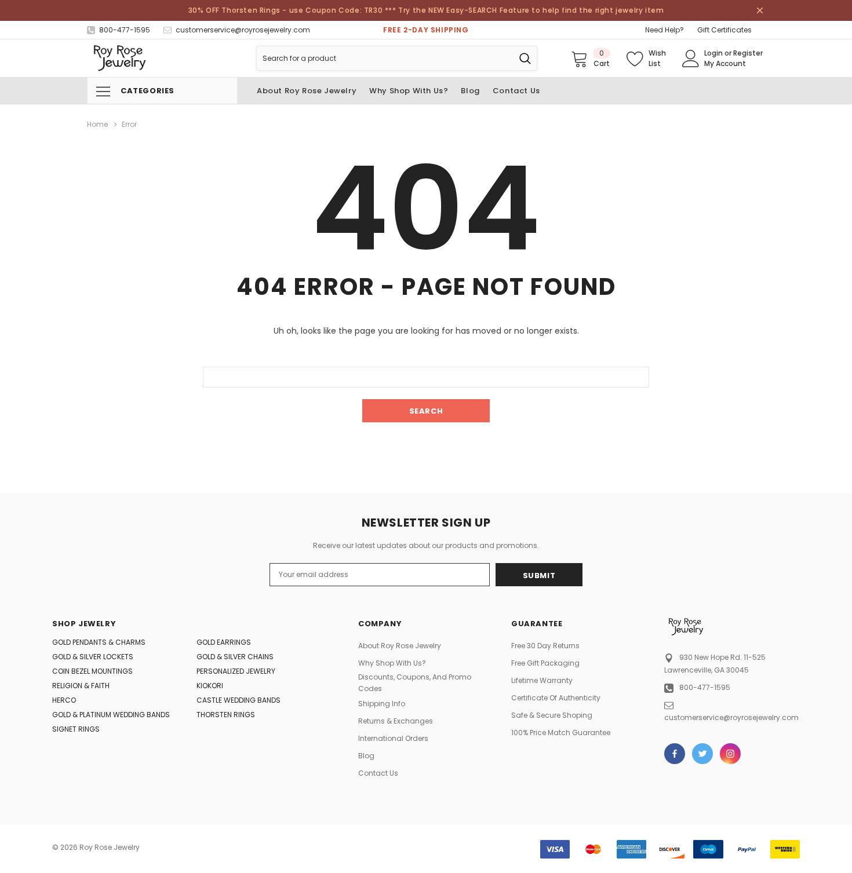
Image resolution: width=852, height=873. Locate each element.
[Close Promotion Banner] (760, 10)
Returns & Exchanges (395, 721)
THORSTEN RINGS (225, 714)
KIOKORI (209, 686)
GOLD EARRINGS (223, 642)
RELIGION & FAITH (81, 686)
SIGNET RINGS (76, 729)
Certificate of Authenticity (555, 698)
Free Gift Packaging (545, 663)
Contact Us (378, 773)
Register (748, 53)
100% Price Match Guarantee (560, 732)
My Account (725, 63)
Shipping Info (381, 703)
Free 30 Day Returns (545, 646)
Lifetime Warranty (542, 680)
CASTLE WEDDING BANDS (238, 700)
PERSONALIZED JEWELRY (235, 671)
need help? (664, 30)
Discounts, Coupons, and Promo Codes (414, 682)
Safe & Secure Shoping (551, 715)
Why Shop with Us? (392, 663)
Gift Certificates (724, 30)
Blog (366, 756)
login (713, 53)
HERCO (64, 700)
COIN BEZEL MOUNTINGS (92, 671)
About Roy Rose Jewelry (399, 646)
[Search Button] (525, 58)
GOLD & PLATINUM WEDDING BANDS (111, 714)
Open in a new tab (674, 753)
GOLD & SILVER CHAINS (235, 657)
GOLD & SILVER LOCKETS (92, 657)
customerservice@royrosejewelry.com (731, 717)
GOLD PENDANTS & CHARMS (98, 642)
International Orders (393, 738)
